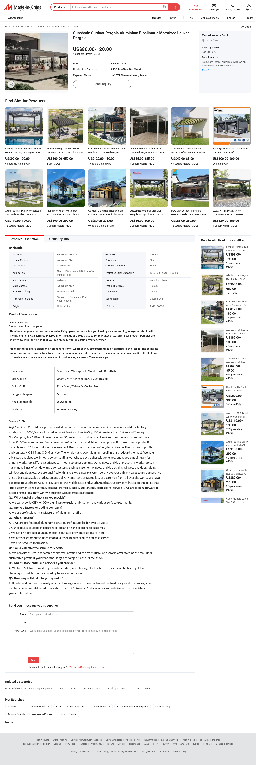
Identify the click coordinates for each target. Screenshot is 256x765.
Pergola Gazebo (68, 714)
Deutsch (122, 743)
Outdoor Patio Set (39, 706)
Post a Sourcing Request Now (87, 667)
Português (70, 743)
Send (33, 660)
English (46, 743)
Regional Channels (169, 739)
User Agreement (147, 751)
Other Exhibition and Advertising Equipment (28, 688)
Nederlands (134, 743)
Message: (20, 630)
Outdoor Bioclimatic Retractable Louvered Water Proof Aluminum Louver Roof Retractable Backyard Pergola (237, 471)
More (205, 70)
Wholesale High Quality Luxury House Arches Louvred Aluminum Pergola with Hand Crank (237, 277)
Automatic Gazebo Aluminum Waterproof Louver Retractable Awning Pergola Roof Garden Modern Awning (237, 360)
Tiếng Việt (207, 743)
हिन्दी (175, 743)
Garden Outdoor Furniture (70, 706)
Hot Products (42, 739)
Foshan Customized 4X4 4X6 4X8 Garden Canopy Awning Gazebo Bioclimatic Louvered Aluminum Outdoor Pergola (237, 248)
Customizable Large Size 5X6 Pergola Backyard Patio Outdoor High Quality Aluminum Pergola (237, 500)
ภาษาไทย (184, 743)
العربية (146, 743)
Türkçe (196, 743)
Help (190, 17)
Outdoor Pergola (164, 706)
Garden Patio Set (101, 706)
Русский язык (96, 743)
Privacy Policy (179, 751)
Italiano (110, 743)
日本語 (166, 743)
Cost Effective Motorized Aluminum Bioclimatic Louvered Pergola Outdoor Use (236, 303)
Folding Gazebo (92, 688)
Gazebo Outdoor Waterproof (132, 706)
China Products (60, 739)
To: (24, 622)
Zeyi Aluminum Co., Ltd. (217, 35)
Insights (216, 739)
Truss (74, 688)
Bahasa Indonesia (224, 743)
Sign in (249, 9)
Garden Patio (15, 706)
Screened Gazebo (141, 688)
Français (83, 743)
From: (22, 614)
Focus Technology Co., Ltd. (105, 751)
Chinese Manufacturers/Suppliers (86, 739)
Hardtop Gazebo (116, 688)
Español (57, 743)
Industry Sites (150, 739)
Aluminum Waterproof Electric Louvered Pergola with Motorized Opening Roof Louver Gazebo (237, 331)
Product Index (188, 739)
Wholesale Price (132, 739)
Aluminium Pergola (42, 714)
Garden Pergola (16, 714)
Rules (250, 17)
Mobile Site (203, 739)
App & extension (210, 17)
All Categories (15, 17)
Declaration (164, 751)
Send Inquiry (102, 84)
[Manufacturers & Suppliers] (22, 7)
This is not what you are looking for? (47, 667)
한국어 (156, 743)
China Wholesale (114, 739)
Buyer (172, 17)
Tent (61, 688)
